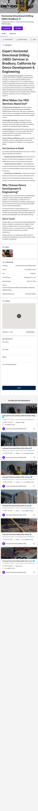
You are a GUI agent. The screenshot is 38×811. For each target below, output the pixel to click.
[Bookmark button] (34, 428)
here (16, 212)
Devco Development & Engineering (13, 75)
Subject (4, 357)
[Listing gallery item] (7, 253)
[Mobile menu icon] (2, 3)
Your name (5, 342)
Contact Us (12, 33)
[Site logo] (7, 3)
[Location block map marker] (19, 316)
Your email (5, 349)
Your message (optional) (9, 364)
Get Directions (30, 332)
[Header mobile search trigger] (36, 2)
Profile (4, 33)
